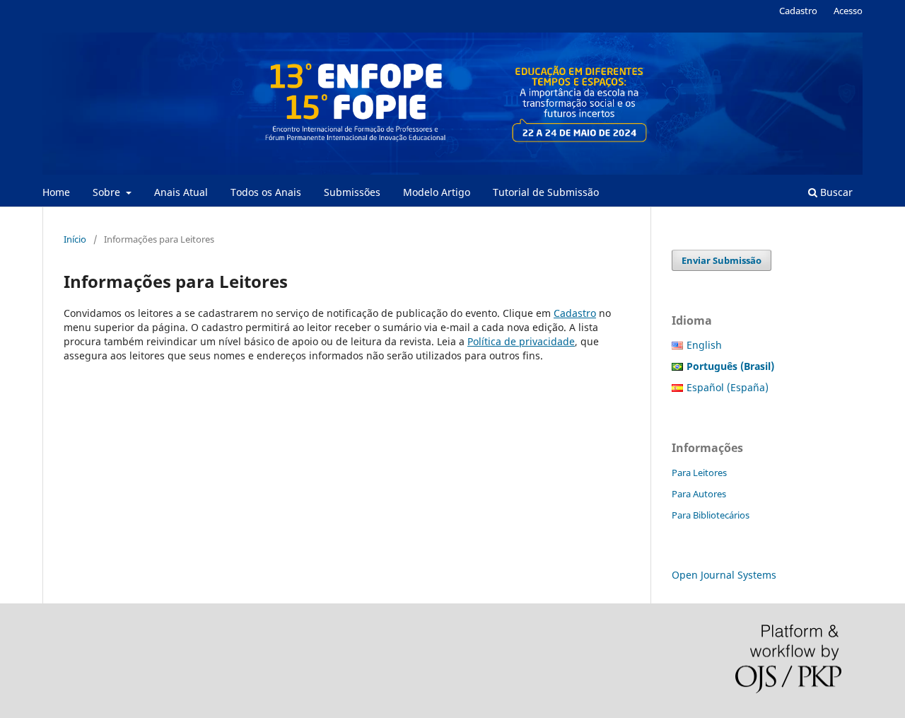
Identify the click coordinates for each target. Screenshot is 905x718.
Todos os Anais (265, 192)
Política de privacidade (521, 341)
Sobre (108, 192)
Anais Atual (181, 192)
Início (75, 239)
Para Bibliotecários (710, 515)
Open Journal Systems (724, 574)
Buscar (835, 192)
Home (56, 192)
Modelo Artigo (436, 192)
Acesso (848, 10)
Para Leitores (699, 472)
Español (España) (728, 387)
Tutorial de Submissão (546, 192)
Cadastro (798, 10)
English (704, 345)
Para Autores (699, 493)
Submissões (352, 192)
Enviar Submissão (721, 260)
